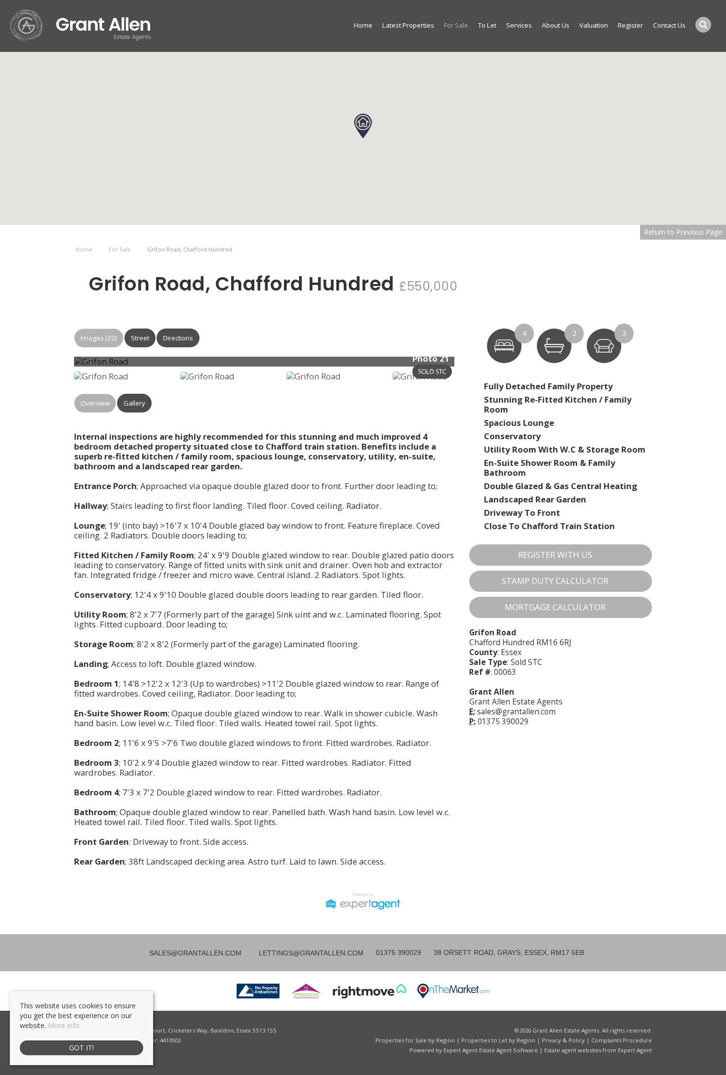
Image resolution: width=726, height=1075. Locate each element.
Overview (95, 403)
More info (64, 1025)
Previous (58, 365)
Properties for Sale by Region (415, 1040)
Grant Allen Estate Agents (516, 702)
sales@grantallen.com (516, 711)
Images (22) (99, 337)
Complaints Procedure (621, 1040)
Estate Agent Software (508, 1050)
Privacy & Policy (563, 1040)
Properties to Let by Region (498, 1040)
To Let (487, 25)
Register (630, 25)
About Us (555, 25)
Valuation (593, 25)
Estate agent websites (572, 1050)
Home (363, 25)
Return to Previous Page (683, 232)
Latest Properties (408, 25)
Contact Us (669, 25)
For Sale (456, 25)
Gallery (134, 403)
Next (473, 365)
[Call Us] (374, 952)
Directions (178, 337)
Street (140, 337)
